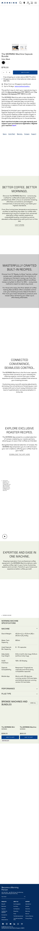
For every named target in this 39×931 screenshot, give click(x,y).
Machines (4, 906)
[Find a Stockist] (24, 3)
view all (33, 703)
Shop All (3, 904)
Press (15, 913)
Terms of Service (29, 916)
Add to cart (25, 72)
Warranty (19, 134)
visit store (19, 225)
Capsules (4, 908)
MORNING (4, 729)
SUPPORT (27, 901)
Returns (27, 913)
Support (33, 134)
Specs (5, 134)
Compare (26, 134)
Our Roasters (17, 908)
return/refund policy (22, 86)
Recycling (16, 911)
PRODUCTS (4, 901)
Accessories (4, 914)
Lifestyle (4, 917)
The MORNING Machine (28, 727)
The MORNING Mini (8, 727)
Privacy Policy (28, 918)
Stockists (27, 908)
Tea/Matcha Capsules (4, 912)
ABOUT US (16, 901)
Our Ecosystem (17, 904)
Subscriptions (5, 919)
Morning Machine (14, 92)
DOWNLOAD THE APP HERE (19, 454)
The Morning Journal (18, 916)
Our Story (16, 906)
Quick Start (11, 134)
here (14, 125)
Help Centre (28, 904)
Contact (27, 906)
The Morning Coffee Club (18, 919)
